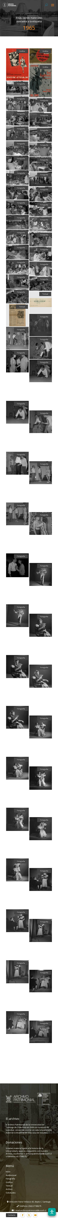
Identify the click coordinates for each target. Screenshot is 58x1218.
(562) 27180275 (34, 1206)
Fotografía (10, 1178)
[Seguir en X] (29, 1215)
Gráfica (9, 1182)
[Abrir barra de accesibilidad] (52, 1212)
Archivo (9, 1189)
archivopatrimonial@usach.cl (33, 1210)
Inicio (8, 1171)
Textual (9, 1185)
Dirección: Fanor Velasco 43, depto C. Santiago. (30, 1201)
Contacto (11, 1215)
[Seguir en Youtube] (35, 1215)
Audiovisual (11, 1175)
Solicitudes (11, 1192)
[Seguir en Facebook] (22, 1215)
